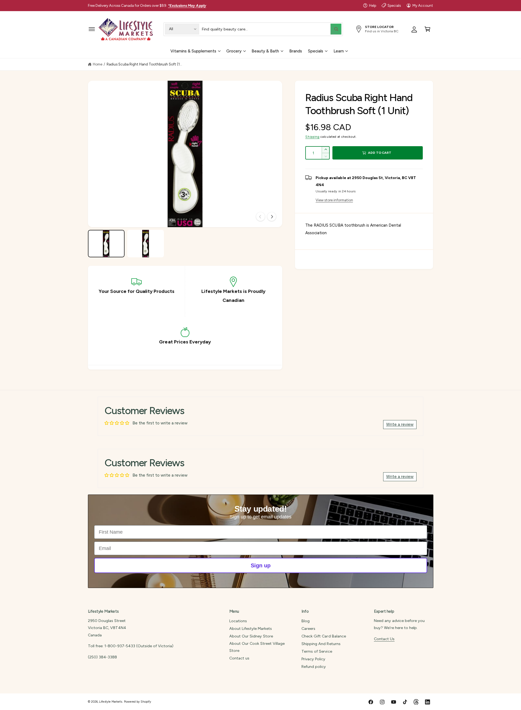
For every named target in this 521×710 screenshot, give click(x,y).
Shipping (312, 137)
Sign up (261, 565)
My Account (422, 5)
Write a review (400, 424)
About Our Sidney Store (251, 636)
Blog (305, 620)
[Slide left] (260, 216)
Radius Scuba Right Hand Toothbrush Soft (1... (144, 64)
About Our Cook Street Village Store (257, 647)
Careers (308, 628)
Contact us (239, 658)
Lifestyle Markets (110, 701)
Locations (238, 620)
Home (97, 64)
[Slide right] (271, 216)
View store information (334, 200)
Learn (338, 50)
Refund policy (313, 666)
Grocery (234, 50)
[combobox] (272, 29)
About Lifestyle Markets (250, 628)
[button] (92, 29)
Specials (394, 5)
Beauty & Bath (265, 50)
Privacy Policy (313, 658)
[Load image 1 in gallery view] (106, 244)
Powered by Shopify (137, 701)
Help (372, 5)
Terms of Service (316, 651)
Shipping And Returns (320, 643)
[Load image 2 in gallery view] (145, 244)
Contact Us (384, 638)
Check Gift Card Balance (323, 636)
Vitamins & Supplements (193, 50)
